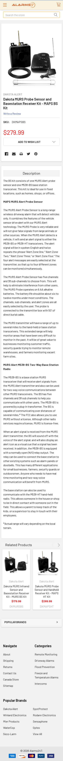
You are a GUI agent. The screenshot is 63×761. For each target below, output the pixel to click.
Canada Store (11, 679)
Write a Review (12, 113)
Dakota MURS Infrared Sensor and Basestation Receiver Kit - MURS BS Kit (16, 591)
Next (58, 545)
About (6, 654)
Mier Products (11, 721)
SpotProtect (40, 708)
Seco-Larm (9, 734)
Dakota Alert (10, 708)
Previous (53, 545)
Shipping (8, 660)
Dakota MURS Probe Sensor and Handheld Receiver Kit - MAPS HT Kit (47, 591)
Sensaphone (40, 721)
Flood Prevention (45, 666)
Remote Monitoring (46, 654)
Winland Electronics (14, 715)
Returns (7, 666)
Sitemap (8, 685)
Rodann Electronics (44, 715)
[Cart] (59, 4)
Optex (36, 727)
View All (37, 734)
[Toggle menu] (5, 5)
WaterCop (9, 727)
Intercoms (41, 683)
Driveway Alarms (44, 660)
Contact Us (9, 673)
